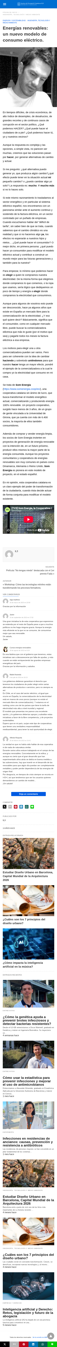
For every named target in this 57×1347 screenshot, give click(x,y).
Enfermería (8, 1132)
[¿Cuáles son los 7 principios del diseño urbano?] (28, 900)
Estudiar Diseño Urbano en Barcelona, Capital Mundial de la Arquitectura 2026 (28, 876)
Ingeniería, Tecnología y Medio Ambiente (21, 14)
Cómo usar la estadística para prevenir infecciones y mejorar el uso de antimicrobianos (27, 1081)
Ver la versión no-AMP (40, 1337)
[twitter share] (4, 807)
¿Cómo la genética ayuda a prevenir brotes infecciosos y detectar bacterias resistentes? (27, 1020)
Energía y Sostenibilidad (14, 20)
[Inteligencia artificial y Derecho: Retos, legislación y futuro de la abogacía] (28, 1286)
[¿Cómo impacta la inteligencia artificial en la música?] (28, 944)
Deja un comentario (28, 794)
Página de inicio (10, 12)
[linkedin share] (21, 807)
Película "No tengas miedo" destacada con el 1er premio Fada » (30, 572)
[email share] (10, 807)
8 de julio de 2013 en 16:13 (19, 677)
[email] (14, 1344)
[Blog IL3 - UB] (30, 4)
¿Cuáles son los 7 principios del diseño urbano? (28, 1256)
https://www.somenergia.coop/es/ (22, 389)
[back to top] (50, 1336)
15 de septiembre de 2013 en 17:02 (21, 617)
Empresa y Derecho (12, 1303)
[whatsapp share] (26, 807)
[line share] (32, 807)
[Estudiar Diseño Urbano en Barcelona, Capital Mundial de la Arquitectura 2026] (28, 853)
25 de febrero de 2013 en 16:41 (20, 740)
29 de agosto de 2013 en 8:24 (20, 650)
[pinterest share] (15, 807)
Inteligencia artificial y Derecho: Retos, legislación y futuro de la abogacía (28, 1312)
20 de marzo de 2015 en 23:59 (20, 602)
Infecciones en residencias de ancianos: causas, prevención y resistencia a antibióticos (28, 1142)
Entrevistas (9, 1010)
